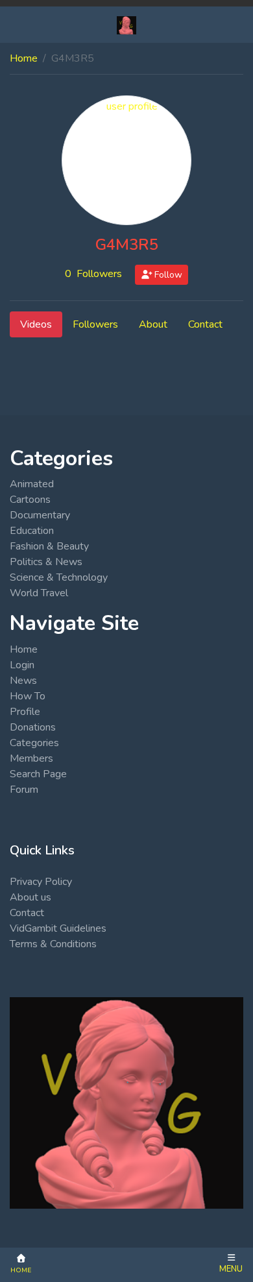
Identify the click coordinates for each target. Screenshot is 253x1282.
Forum (24, 789)
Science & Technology (59, 577)
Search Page (38, 774)
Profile (25, 712)
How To (27, 696)
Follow (167, 275)
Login (22, 665)
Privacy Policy (41, 882)
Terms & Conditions (53, 944)
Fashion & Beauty (49, 546)
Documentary (40, 515)
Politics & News (46, 562)
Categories (34, 743)
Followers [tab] (95, 324)
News (23, 680)
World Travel (39, 593)
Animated (32, 484)
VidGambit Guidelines (58, 928)
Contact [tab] (205, 324)
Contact (27, 913)
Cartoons (30, 499)
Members (31, 758)
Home (24, 58)
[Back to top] (40, 1205)
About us (30, 897)
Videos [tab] (36, 324)
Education (32, 531)
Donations (33, 727)
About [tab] (153, 324)
